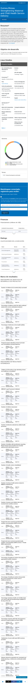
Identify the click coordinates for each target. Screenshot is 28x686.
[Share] (14, 681)
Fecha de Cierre (18, 111)
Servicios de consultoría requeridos (7, 118)
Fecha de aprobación (7, 86)
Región (16, 98)
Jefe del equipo (18, 72)
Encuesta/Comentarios (21, 677)
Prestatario (5, 77)
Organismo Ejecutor (19, 93)
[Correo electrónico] (3, 681)
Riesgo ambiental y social (6, 112)
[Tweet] (8, 681)
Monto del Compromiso (7, 107)
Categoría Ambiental (19, 107)
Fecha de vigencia (18, 86)
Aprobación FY (5, 102)
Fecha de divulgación (19, 81)
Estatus (16, 68)
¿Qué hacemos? (4, 2)
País (3, 81)
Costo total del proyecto (5, 94)
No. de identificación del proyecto (7, 68)
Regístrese (5, 212)
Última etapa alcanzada (20, 117)
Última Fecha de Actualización (18, 122)
